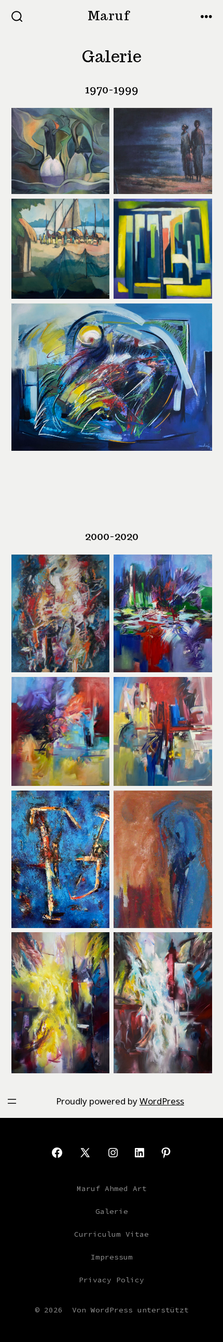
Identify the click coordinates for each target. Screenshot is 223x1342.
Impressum (112, 1257)
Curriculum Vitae (111, 1234)
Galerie (111, 1211)
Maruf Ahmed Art (112, 1188)
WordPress (162, 1101)
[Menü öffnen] (12, 1101)
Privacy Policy (111, 1279)
